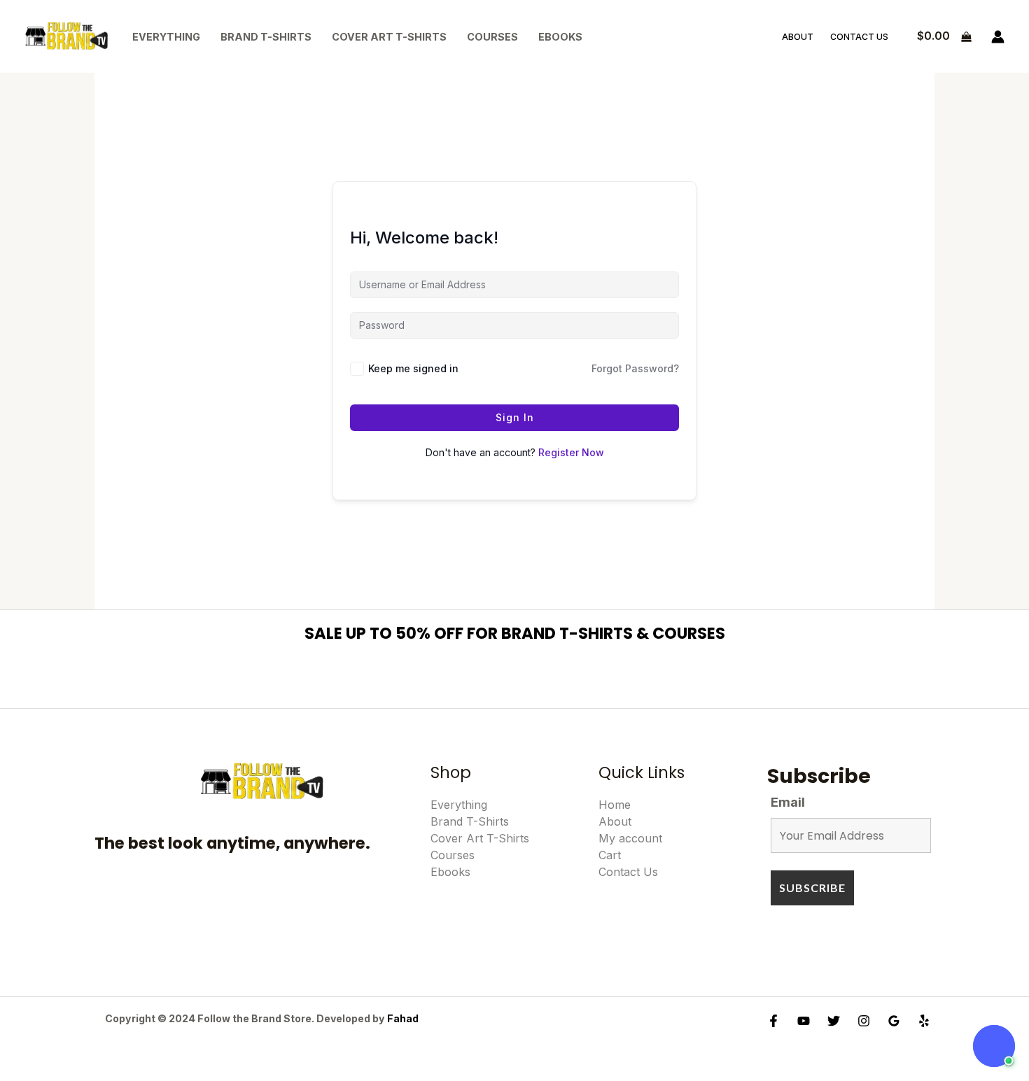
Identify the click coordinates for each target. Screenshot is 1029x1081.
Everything (166, 37)
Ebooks (560, 37)
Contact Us (859, 36)
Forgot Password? (635, 368)
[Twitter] (833, 1021)
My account (630, 838)
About (797, 36)
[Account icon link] (997, 36)
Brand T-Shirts (266, 37)
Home (614, 805)
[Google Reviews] (894, 1021)
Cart (609, 855)
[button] (994, 1046)
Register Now (571, 452)
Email (788, 802)
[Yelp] (924, 1021)
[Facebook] (773, 1021)
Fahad (403, 1018)
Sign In (515, 417)
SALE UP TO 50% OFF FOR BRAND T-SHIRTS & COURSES (514, 633)
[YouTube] (803, 1021)
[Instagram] (864, 1021)
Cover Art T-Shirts (389, 37)
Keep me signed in (413, 368)
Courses (492, 37)
